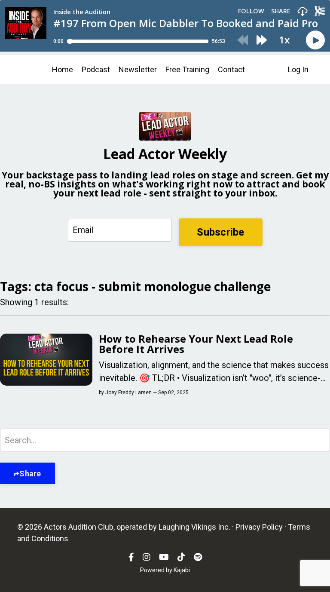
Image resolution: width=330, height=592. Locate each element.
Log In (298, 69)
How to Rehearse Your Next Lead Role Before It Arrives (196, 344)
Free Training (187, 69)
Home (62, 69)
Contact (231, 69)
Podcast (96, 69)
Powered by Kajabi (165, 570)
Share (30, 473)
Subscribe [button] (220, 232)
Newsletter (138, 69)
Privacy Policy (259, 526)
